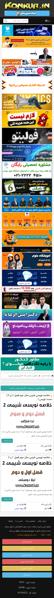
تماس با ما (19, 521)
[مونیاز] (27, 204)
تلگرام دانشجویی (27, 568)
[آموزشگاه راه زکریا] (27, 249)
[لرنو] (27, 119)
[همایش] (27, 300)
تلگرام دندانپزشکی (27, 548)
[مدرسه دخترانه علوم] (27, 261)
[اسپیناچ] (27, 329)
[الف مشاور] (27, 238)
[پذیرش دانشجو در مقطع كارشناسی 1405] (27, 153)
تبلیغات (10, 521)
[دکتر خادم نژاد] (27, 187)
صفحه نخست (46, 375)
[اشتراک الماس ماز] (27, 278)
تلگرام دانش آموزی (27, 561)
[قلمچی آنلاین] (27, 289)
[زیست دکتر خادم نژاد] (27, 70)
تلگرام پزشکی (27, 541)
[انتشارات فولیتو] (27, 136)
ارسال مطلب (41, 521)
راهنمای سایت (30, 521)
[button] (49, 20)
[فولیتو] (27, 62)
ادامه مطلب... (7, 440)
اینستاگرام (27, 575)
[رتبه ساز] (27, 53)
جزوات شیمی (19, 450)
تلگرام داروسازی (27, 555)
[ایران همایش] (27, 170)
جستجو (5, 21)
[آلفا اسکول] (27, 85)
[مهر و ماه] (27, 30)
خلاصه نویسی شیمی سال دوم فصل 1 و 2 (29, 457)
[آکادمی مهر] (27, 221)
